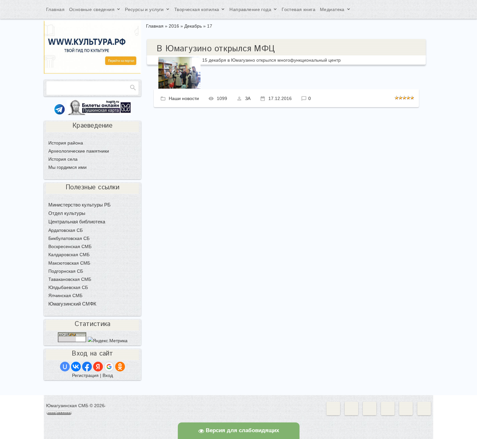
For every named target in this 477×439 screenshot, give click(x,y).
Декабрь (193, 26)
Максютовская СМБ (69, 263)
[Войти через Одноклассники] (120, 366)
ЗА (248, 98)
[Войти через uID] (65, 366)
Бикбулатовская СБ (69, 238)
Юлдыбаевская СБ (68, 287)
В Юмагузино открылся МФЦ (216, 49)
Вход (108, 375)
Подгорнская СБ (65, 271)
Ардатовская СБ (65, 230)
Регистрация (85, 375)
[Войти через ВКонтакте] (76, 366)
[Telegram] (59, 113)
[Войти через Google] (109, 366)
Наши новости (184, 98)
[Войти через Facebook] (87, 366)
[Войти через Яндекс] (98, 366)
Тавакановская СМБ (69, 279)
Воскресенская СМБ (70, 246)
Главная (155, 26)
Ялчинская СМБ (65, 295)
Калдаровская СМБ (69, 254)
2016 (174, 26)
